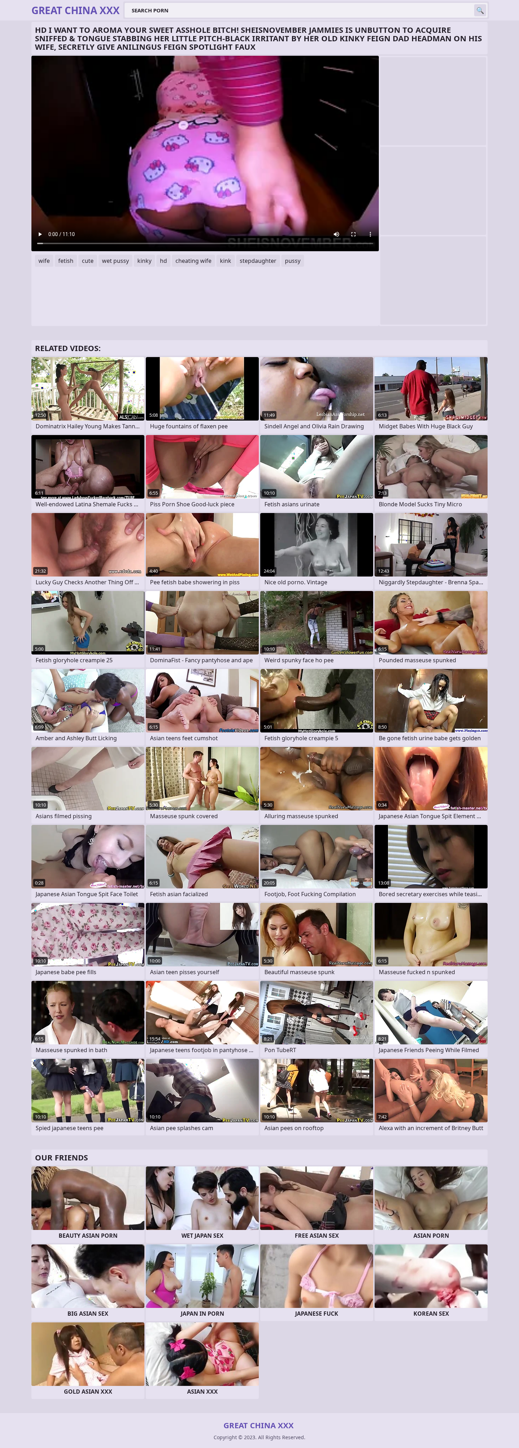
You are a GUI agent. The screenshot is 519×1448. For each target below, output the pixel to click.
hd (163, 261)
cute (88, 261)
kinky (144, 261)
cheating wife (193, 261)
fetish (65, 261)
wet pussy (115, 261)
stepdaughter (258, 261)
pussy (292, 261)
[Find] (480, 10)
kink (225, 261)
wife (44, 261)
